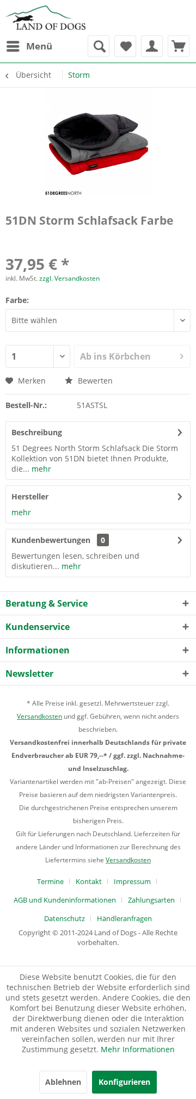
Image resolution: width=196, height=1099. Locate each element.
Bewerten (94, 380)
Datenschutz (64, 918)
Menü (39, 46)
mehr (40, 469)
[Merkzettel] (125, 46)
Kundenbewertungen (50, 540)
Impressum (132, 881)
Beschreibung (36, 432)
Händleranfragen (124, 918)
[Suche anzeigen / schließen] (98, 46)
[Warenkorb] (178, 46)
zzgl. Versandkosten (69, 278)
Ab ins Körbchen (115, 356)
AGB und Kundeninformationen (65, 900)
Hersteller (29, 496)
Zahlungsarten (151, 900)
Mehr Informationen (138, 1049)
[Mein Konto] (152, 46)
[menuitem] (29, 46)
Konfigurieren (124, 1082)
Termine (50, 881)
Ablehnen (63, 1082)
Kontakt (89, 881)
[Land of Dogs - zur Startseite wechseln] (45, 17)
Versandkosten (39, 716)
